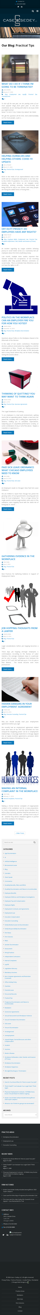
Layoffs (24, 94)
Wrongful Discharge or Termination (15, 1071)
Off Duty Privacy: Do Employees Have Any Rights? (19, 230)
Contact (20, 1311)
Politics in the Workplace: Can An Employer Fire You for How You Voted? (18, 320)
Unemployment (6, 96)
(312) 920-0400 (21, 4)
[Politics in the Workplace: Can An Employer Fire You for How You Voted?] (20, 296)
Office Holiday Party (11, 982)
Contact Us (21, 1)
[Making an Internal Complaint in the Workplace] (20, 768)
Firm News (8, 933)
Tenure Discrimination (11, 1027)
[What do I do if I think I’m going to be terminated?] (20, 68)
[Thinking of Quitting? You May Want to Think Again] (20, 379)
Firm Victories (9, 937)
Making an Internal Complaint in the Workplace (20, 790)
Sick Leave (17, 481)
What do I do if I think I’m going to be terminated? (17, 85)
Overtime (7, 986)
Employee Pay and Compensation (15, 901)
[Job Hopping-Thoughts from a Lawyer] (20, 604)
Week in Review (9, 1053)
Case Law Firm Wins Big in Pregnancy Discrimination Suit (20, 1195)
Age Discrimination (10, 853)
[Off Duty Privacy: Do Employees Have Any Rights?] (20, 214)
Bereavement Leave (11, 865)
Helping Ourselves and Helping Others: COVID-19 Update (17, 158)
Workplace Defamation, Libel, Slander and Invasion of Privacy (19, 241)
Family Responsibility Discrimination (15, 929)
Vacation (7, 1045)
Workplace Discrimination (22, 331)
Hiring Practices (9, 952)
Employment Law (14, 94)
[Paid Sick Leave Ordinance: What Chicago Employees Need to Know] (20, 452)
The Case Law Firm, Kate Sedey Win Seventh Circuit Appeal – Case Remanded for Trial (18, 1200)
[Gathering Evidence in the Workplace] (20, 535)
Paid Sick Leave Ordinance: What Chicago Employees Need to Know (18, 470)
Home (20, 1287)
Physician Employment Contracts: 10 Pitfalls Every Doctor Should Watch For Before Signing (19, 1093)
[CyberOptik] (28, 1282)
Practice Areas (20, 1291)
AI (5, 857)
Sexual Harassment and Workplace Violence (18, 1016)
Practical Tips (32, 94)
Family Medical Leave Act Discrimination (17, 925)
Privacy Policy (6, 1280)
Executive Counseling (12, 714)
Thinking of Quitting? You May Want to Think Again (18, 395)
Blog (6, 94)
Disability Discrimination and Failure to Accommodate (21, 889)
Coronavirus (8, 881)
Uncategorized (19, 169)
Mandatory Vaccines (11, 972)
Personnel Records (11, 994)
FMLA (6, 941)
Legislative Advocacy (11, 968)
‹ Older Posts (19, 833)
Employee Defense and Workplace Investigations (20, 897)
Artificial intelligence (11, 861)
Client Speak (8, 877)
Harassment (8, 949)
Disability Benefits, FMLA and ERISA (15, 885)
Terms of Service (16, 1280)
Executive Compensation (12, 917)
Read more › (7, 122)
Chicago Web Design (18, 1282)
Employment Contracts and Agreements (17, 909)
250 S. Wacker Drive (9, 1216)
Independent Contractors (12, 956)
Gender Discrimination (11, 945)
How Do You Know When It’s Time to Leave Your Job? (21, 1082)
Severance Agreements (21, 404)
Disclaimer (35, 1280)
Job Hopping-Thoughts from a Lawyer (20, 629)
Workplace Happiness (11, 1067)
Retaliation (8, 1008)
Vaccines (7, 1049)
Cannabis (7, 873)
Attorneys (20, 1299)
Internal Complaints (8, 798)
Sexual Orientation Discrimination (15, 1020)
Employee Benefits (10, 893)
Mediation (20, 1295)
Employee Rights (12, 239)
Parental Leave (9, 990)
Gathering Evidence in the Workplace (18, 558)
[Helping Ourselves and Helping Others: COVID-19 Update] (20, 142)
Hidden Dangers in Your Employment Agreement (17, 705)
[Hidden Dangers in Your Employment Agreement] (20, 689)
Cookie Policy (27, 1280)
